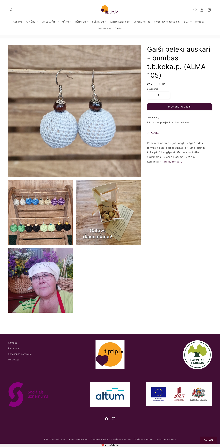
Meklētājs (13, 359)
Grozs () (208, 440)
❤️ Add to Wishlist (110, 445)
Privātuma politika (99, 439)
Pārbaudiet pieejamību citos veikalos (168, 122)
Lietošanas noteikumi (20, 354)
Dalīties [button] (155, 133)
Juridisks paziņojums (166, 439)
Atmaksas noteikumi (78, 439)
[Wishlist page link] (194, 10)
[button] (11, 10)
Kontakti (12, 342)
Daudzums (152, 89)
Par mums (13, 348)
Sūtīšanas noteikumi (143, 439)
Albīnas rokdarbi (172, 161)
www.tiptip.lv (58, 439)
